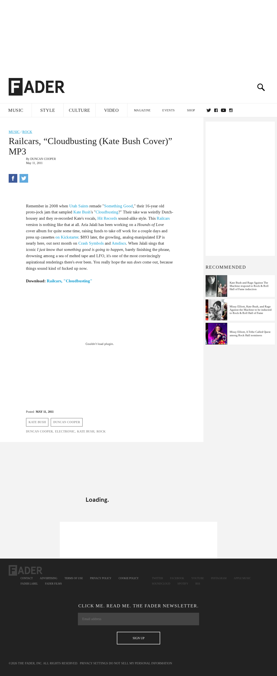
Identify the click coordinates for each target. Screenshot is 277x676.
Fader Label (29, 583)
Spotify (182, 583)
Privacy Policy (100, 578)
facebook (216, 110)
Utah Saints (78, 206)
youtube (223, 110)
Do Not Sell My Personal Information (140, 663)
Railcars (163, 218)
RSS (197, 583)
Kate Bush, (86, 431)
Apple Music (242, 578)
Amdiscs (119, 243)
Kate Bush (82, 212)
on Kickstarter (66, 237)
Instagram (219, 578)
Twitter (208, 110)
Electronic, (65, 431)
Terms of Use (73, 578)
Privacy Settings (94, 663)
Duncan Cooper (43, 159)
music (14, 132)
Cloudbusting (107, 212)
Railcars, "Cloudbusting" (69, 281)
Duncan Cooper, (40, 431)
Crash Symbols (91, 243)
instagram (231, 110)
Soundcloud (161, 583)
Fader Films (53, 583)
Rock (27, 132)
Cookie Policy (129, 578)
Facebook (177, 578)
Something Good (118, 206)
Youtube (197, 578)
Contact (27, 578)
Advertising (48, 578)
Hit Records (107, 218)
